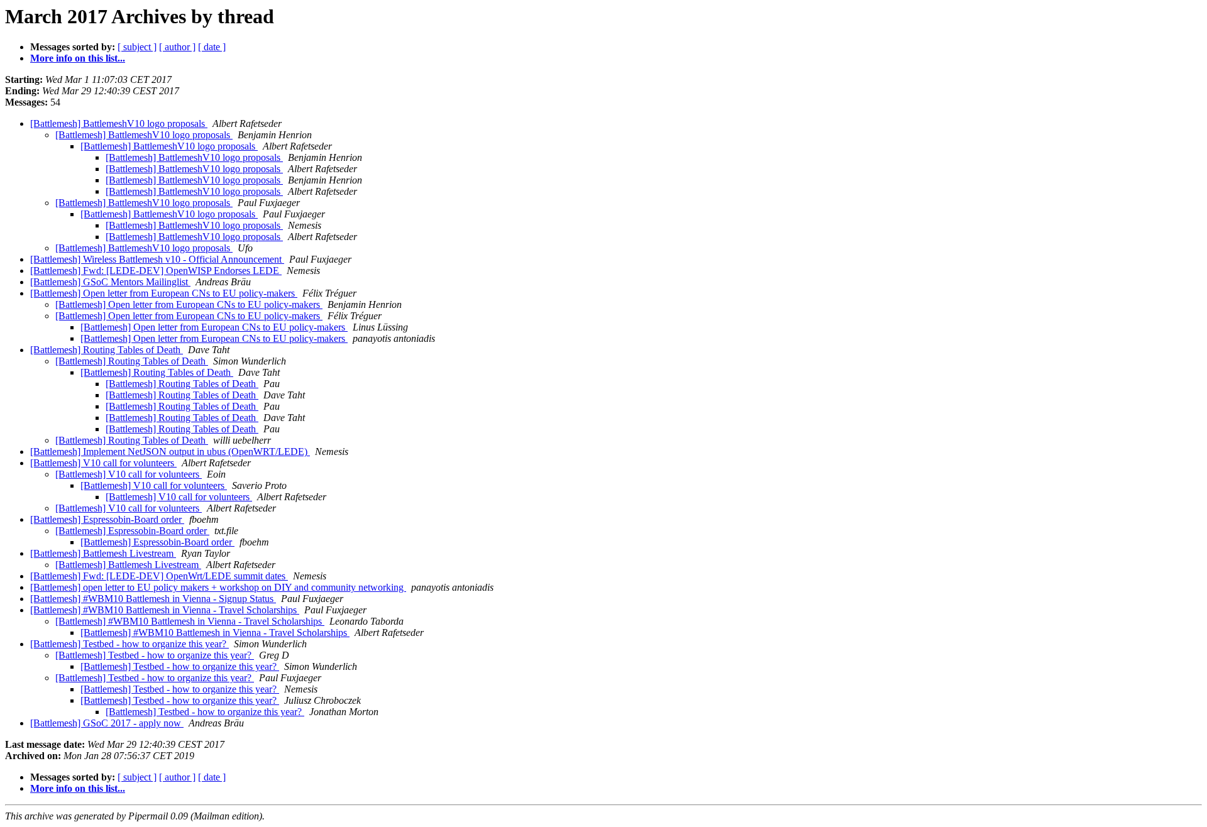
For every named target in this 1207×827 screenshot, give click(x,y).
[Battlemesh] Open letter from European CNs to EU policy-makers (163, 293)
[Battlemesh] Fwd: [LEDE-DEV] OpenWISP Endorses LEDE (156, 270)
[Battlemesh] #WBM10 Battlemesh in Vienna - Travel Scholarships (164, 610)
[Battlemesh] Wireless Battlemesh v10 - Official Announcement (157, 259)
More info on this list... (77, 58)
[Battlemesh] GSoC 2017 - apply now (107, 723)
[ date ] (212, 46)
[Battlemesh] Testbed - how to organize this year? (129, 643)
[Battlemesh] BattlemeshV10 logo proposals (118, 123)
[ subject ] (137, 46)
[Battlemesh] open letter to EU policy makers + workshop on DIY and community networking (218, 587)
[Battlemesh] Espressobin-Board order (107, 519)
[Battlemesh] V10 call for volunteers (103, 462)
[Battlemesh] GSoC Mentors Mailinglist (110, 282)
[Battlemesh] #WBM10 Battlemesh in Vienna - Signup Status (153, 598)
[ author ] (177, 46)
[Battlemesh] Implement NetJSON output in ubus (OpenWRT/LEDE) (170, 451)
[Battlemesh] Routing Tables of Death (106, 349)
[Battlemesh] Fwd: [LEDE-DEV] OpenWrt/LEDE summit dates (159, 576)
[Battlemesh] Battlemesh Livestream (103, 553)
